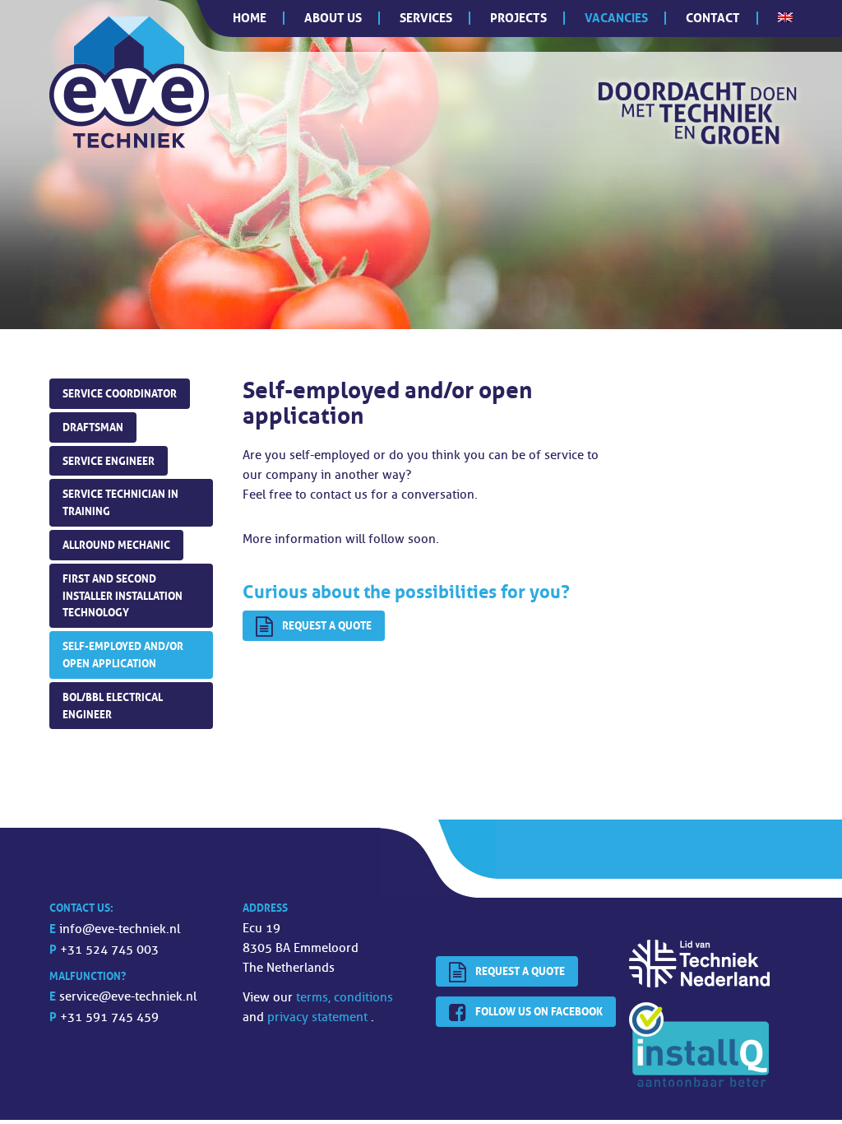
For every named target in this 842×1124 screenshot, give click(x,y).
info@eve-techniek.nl (119, 929)
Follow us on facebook (539, 1011)
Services (426, 18)
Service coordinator (119, 393)
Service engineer (108, 460)
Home (249, 18)
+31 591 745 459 (109, 1017)
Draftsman (92, 427)
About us (333, 18)
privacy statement (319, 1017)
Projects (518, 18)
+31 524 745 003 (109, 950)
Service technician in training (120, 502)
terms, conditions (344, 998)
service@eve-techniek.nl (128, 997)
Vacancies (616, 18)
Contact (713, 18)
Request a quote (327, 625)
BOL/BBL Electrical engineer (112, 705)
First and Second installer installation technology (122, 596)
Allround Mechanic (116, 544)
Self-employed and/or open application (122, 654)
